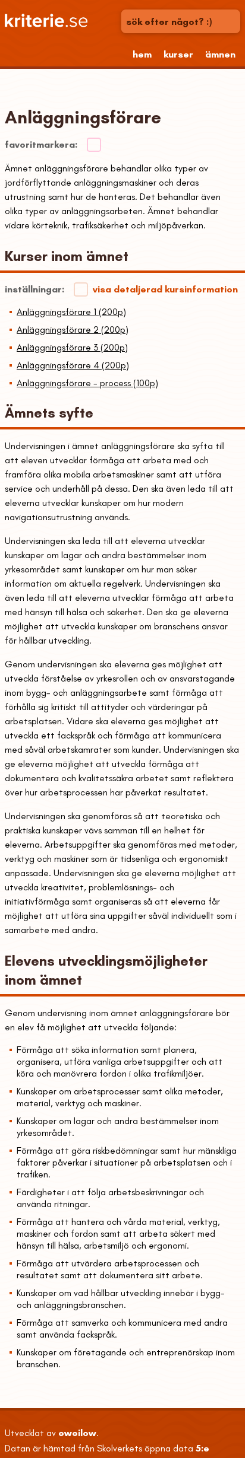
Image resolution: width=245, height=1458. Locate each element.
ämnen (220, 54)
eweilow (77, 1432)
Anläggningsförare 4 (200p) (73, 365)
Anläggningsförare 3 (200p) (72, 347)
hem (142, 54)
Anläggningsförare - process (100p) (87, 383)
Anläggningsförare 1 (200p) (71, 311)
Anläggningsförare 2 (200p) (72, 329)
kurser (178, 54)
